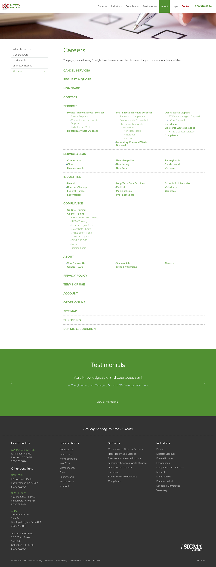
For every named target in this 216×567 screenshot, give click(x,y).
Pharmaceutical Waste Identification (131, 125)
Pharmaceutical (125, 194)
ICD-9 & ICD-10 (79, 240)
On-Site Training (76, 210)
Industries (116, 6)
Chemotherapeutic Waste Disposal (84, 122)
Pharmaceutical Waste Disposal (134, 112)
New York (121, 168)
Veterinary (171, 187)
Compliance (132, 6)
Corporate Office (23, 449)
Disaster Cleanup (77, 187)
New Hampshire (125, 160)
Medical (120, 187)
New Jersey (123, 164)
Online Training (75, 213)
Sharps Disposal (79, 116)
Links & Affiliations (126, 267)
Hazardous (129, 134)
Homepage (71, 88)
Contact (186, 6)
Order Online (74, 302)
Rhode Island (172, 164)
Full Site (96, 560)
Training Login (78, 248)
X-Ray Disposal (177, 120)
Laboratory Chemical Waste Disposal (131, 144)
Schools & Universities (177, 183)
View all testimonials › (108, 401)
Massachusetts (75, 168)
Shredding (171, 124)
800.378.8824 (203, 6)
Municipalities (124, 191)
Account (70, 293)
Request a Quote (77, 79)
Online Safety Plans (81, 232)
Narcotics (129, 138)
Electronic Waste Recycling (180, 127)
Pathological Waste (81, 127)
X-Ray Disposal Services (181, 131)
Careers (169, 263)
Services (102, 6)
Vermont (170, 168)
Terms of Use (74, 284)
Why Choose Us (76, 263)
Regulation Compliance (132, 116)
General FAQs (75, 267)
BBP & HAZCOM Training (84, 217)
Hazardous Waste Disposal (82, 130)
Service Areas (149, 6)
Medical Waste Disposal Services (86, 112)
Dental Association (79, 329)
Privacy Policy (75, 275)
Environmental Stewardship (134, 120)
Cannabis (170, 191)
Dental (71, 183)
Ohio (70, 164)
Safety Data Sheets (81, 229)
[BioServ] (11, 6)
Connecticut (74, 160)
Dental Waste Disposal (177, 112)
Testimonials (123, 263)
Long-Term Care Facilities (130, 183)
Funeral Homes (76, 191)
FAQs (74, 244)
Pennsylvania (172, 160)
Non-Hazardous (132, 130)
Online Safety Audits (82, 236)
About (164, 6)
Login (175, 6)
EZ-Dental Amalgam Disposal (184, 116)
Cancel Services (76, 70)
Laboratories (74, 194)
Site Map (70, 311)
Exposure (201, 560)
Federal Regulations (82, 225)
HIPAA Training (79, 221)
